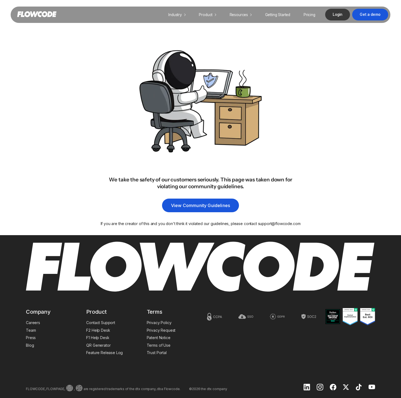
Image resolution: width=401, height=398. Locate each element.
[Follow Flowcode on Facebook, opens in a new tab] (333, 387)
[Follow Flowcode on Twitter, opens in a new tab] (346, 387)
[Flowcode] (200, 267)
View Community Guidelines (200, 205)
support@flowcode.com (279, 223)
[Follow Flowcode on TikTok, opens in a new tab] (358, 387)
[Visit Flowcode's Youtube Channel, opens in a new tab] (372, 387)
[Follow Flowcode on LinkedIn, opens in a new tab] (307, 387)
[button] (177, 15)
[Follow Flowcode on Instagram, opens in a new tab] (320, 387)
